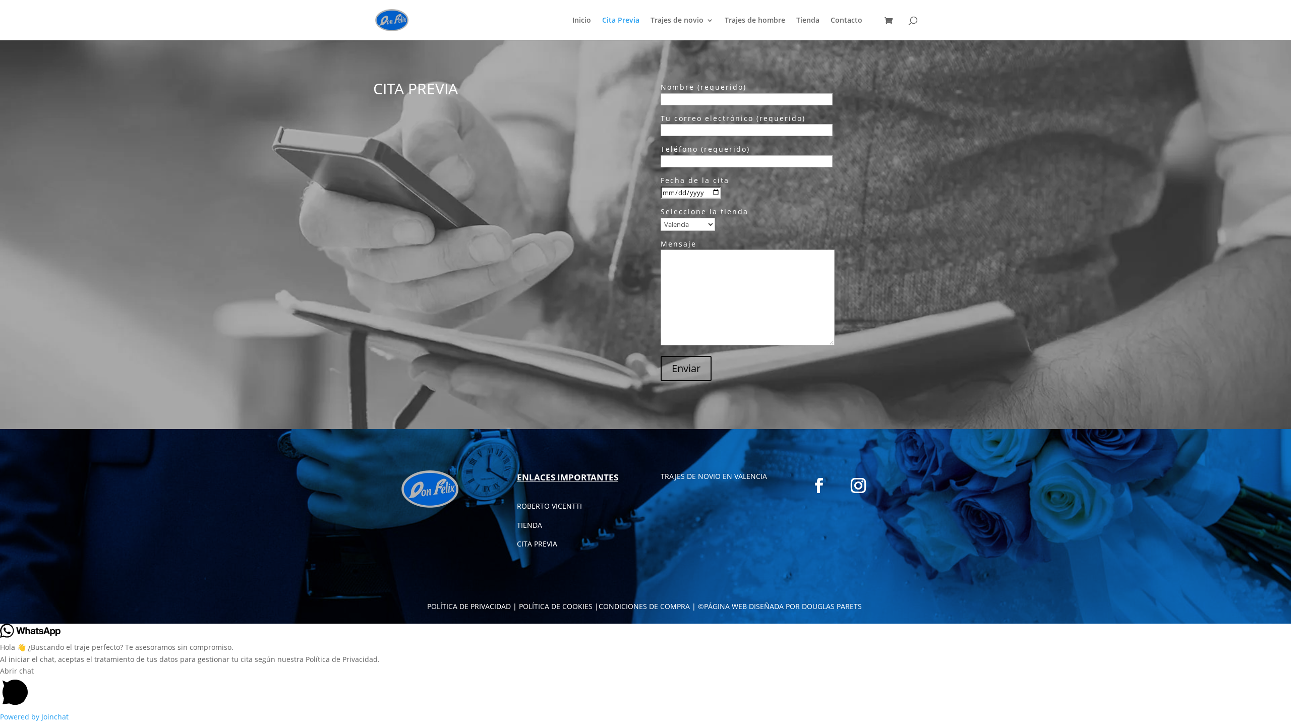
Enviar (686, 368)
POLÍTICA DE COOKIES (556, 606)
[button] (645, 688)
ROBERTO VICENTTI (549, 506)
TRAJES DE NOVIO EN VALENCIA (714, 476)
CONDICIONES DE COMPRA (644, 606)
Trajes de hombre (755, 21)
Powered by (34, 716)
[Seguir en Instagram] (858, 485)
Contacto (846, 21)
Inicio (581, 21)
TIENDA (529, 525)
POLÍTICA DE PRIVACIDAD (469, 606)
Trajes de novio (677, 21)
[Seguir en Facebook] (819, 485)
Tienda (807, 21)
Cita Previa (620, 21)
